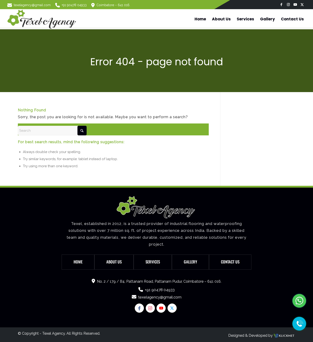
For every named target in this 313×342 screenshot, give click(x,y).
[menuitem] (30, 5)
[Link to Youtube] (295, 4)
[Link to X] (302, 4)
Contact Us (230, 262)
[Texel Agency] (42, 19)
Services (153, 262)
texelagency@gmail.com (32, 5)
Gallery (190, 262)
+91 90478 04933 (74, 5)
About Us (114, 262)
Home (78, 262)
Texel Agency (53, 333)
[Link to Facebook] (281, 4)
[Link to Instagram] (288, 4)
